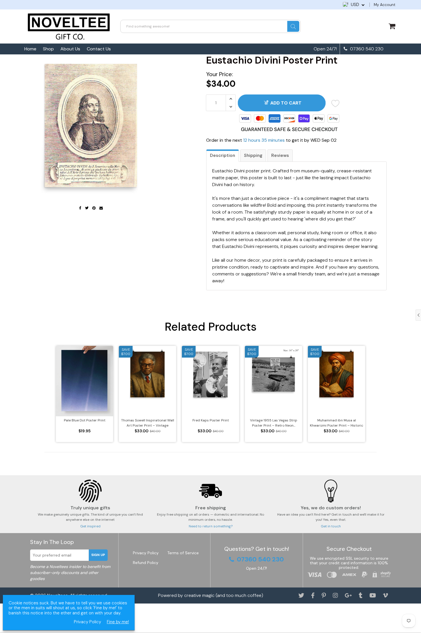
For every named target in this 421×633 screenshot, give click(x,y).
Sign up (98, 555)
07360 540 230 (366, 49)
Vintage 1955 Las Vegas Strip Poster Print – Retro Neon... (273, 423)
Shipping (253, 155)
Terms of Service (183, 552)
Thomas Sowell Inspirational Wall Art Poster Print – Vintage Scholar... (147, 423)
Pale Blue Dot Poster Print (84, 420)
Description (222, 155)
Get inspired (90, 526)
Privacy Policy (146, 552)
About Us (70, 49)
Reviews (280, 155)
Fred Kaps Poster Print (210, 420)
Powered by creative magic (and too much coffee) (210, 595)
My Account (384, 5)
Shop (48, 49)
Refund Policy (145, 562)
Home (30, 49)
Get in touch (331, 526)
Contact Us (99, 49)
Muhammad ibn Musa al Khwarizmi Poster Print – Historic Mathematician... (336, 423)
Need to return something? (211, 526)
